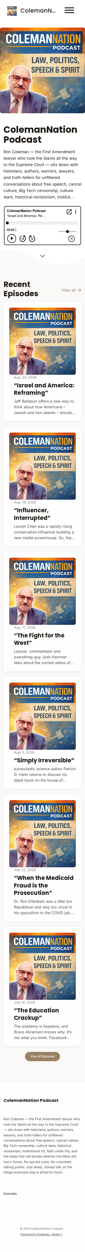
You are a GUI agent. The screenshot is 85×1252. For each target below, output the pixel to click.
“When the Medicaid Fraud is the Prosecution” (44, 885)
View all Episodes (42, 1056)
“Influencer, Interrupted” (32, 514)
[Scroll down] (42, 256)
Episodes (10, 1193)
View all (69, 290)
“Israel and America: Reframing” (44, 389)
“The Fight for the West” (39, 639)
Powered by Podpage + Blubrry (41, 1234)
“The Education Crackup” (36, 1014)
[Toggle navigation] (69, 11)
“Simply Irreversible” (44, 760)
